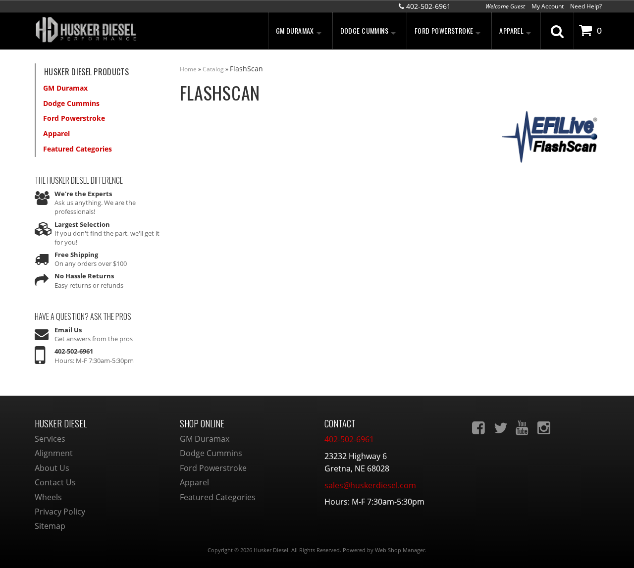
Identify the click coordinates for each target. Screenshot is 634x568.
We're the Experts (83, 193)
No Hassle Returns (84, 275)
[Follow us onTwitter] (501, 427)
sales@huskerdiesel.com (370, 485)
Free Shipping (76, 254)
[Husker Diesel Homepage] (124, 31)
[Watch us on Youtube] (523, 427)
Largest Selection (82, 224)
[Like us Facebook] (479, 427)
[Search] (557, 30)
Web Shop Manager (400, 550)
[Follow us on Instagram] (544, 427)
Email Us (68, 329)
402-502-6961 (73, 351)
